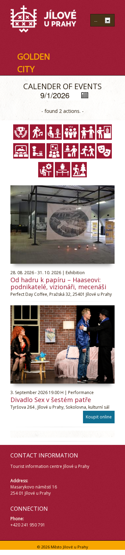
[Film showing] (20, 151)
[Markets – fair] (70, 151)
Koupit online (99, 417)
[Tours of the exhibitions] (62, 169)
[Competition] (20, 132)
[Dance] (87, 132)
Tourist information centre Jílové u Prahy (49, 466)
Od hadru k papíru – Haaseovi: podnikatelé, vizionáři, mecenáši (58, 283)
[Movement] (87, 151)
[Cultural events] (70, 132)
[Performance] (104, 151)
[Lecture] (54, 151)
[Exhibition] (104, 132)
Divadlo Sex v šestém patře (50, 399)
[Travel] (79, 169)
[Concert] (37, 132)
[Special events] (45, 169)
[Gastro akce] (37, 151)
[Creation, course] (54, 132)
